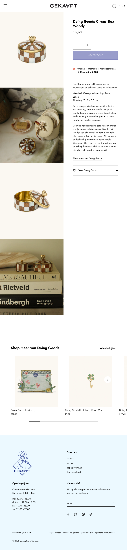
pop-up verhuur (74, 467)
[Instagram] (75, 514)
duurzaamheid (74, 472)
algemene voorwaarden (105, 532)
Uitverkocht (95, 55)
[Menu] (5, 5)
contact (70, 458)
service (70, 463)
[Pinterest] (83, 514)
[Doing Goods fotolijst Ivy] (36, 381)
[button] (19, 379)
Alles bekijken (108, 348)
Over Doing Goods (87, 170)
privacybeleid (87, 532)
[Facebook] (68, 514)
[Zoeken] (114, 6)
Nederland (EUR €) (20, 532)
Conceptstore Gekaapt (29, 540)
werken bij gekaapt (71, 532)
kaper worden (55, 532)
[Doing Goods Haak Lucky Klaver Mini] (90, 381)
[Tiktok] (90, 514)
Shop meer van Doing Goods (87, 158)
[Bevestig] (113, 503)
